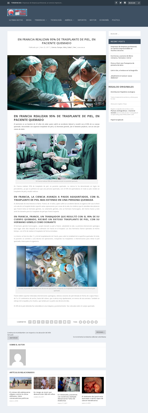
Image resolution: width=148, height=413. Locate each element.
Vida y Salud (67, 47)
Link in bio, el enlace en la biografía (124, 70)
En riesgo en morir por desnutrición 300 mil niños (44, 393)
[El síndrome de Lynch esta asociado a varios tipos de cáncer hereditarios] (93, 385)
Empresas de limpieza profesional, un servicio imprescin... (42, 3)
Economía (104, 20)
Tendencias (40, 20)
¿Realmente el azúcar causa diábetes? (121, 77)
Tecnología (56, 20)
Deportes (82, 20)
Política (116, 20)
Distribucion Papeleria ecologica (123, 92)
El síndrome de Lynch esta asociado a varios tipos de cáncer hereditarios (92, 398)
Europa (59, 47)
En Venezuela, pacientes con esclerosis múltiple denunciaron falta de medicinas (67, 398)
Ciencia (53, 47)
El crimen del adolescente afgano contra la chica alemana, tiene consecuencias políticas (20, 395)
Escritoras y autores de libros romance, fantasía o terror (122, 57)
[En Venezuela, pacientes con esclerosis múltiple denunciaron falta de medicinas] (69, 384)
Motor (93, 20)
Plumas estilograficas (119, 111)
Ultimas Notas (16, 20)
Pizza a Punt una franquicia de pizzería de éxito (122, 64)
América (68, 20)
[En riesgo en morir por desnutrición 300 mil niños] (45, 383)
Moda (28, 20)
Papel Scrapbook (117, 120)
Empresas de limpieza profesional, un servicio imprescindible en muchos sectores (124, 48)
